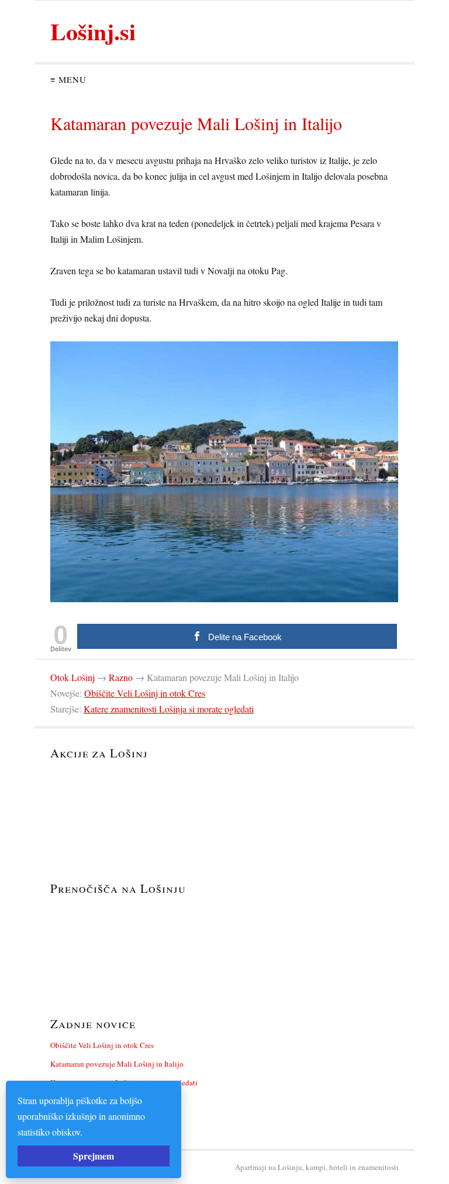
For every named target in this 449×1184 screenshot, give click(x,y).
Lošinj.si (93, 31)
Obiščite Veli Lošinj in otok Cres (144, 693)
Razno (121, 677)
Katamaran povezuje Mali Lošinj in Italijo (117, 1064)
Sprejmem (93, 1155)
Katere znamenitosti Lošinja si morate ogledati (169, 709)
